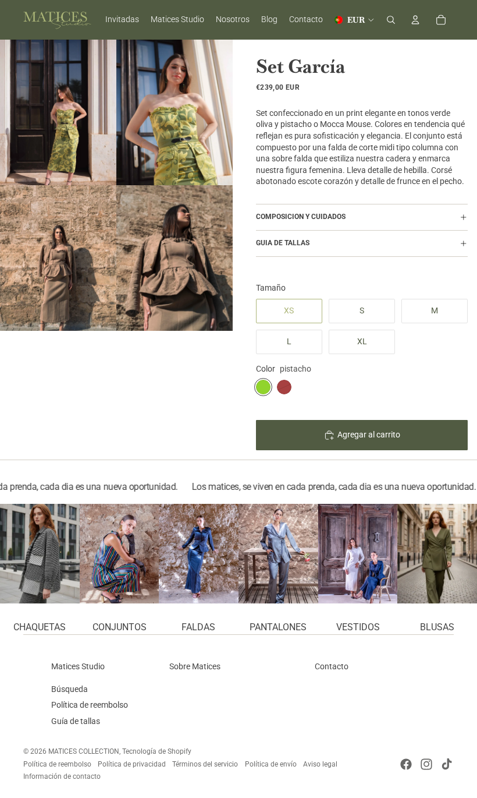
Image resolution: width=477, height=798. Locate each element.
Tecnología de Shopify (156, 751)
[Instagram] (426, 764)
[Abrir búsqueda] (391, 20)
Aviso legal (320, 764)
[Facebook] (406, 764)
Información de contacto (62, 776)
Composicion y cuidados (301, 217)
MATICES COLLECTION (83, 751)
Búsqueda (69, 689)
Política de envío (271, 764)
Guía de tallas (75, 721)
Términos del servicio (205, 764)
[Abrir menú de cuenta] (415, 20)
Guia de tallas (282, 243)
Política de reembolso (89, 704)
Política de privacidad (132, 764)
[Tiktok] (447, 764)
